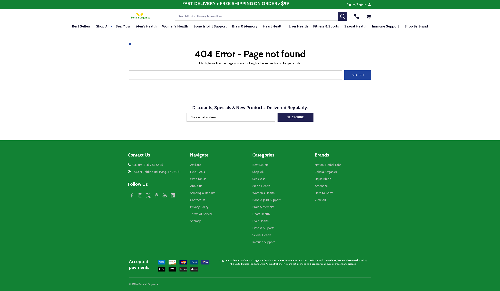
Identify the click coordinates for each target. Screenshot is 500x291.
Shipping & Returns (202, 193)
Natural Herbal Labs (328, 165)
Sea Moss (123, 26)
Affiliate (195, 165)
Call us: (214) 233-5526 (147, 165)
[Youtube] (165, 195)
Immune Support (385, 26)
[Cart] (368, 16)
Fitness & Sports (326, 26)
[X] (148, 195)
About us (196, 186)
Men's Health (146, 26)
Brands (322, 155)
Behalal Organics (326, 172)
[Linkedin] (173, 195)
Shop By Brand (416, 26)
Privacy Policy (199, 207)
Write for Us (198, 179)
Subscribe (295, 117)
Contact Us (197, 200)
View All (320, 200)
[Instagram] (140, 195)
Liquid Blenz (323, 179)
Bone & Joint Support (210, 26)
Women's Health (175, 26)
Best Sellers (81, 26)
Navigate (199, 155)
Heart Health (273, 26)
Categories (263, 155)
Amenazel (322, 186)
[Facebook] (132, 195)
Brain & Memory (244, 26)
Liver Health (298, 26)
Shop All (102, 26)
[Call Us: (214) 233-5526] (356, 16)
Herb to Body (324, 193)
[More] (111, 26)
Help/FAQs (197, 172)
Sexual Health (355, 26)
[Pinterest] (156, 195)
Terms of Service (201, 214)
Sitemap (195, 221)
